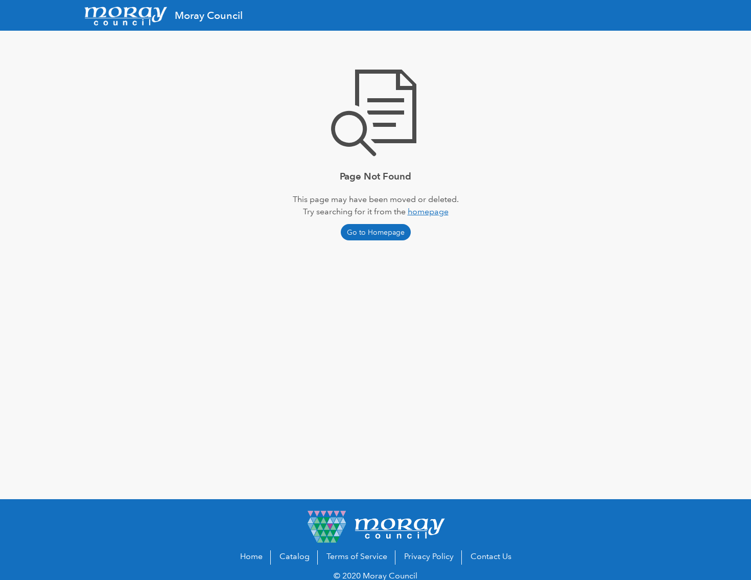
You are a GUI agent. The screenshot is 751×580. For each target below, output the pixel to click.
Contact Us (491, 556)
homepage (428, 211)
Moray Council (209, 15)
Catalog (294, 556)
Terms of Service (356, 556)
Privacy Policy (429, 556)
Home (251, 556)
